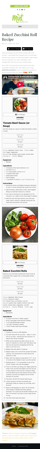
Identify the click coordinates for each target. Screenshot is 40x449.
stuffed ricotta (23, 438)
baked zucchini (7, 435)
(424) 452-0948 (21, 6)
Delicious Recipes (14, 433)
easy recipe (28, 435)
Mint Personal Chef (23, 446)
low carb (14, 438)
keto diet (8, 438)
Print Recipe (28, 49)
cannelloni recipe (18, 435)
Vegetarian (24, 433)
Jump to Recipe (15, 49)
